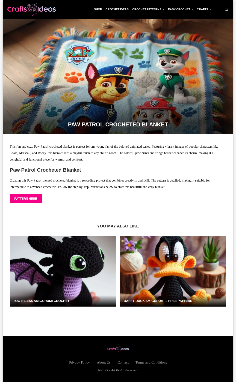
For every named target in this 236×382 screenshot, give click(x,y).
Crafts (202, 9)
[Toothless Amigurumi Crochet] (63, 271)
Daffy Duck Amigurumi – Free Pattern (158, 301)
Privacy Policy (79, 362)
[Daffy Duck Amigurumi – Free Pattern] (173, 271)
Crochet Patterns (146, 9)
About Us (104, 362)
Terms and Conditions (151, 362)
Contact (123, 362)
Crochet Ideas (117, 9)
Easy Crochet (179, 9)
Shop (98, 9)
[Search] (226, 9)
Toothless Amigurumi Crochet (41, 301)
